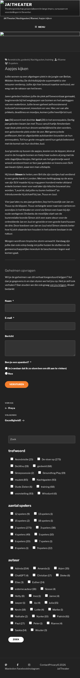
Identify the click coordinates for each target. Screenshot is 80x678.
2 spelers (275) (23, 527)
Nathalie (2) (21, 616)
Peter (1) (37, 623)
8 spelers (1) (21, 548)
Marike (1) (57, 609)
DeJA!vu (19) (22, 466)
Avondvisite (14, 59)
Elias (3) (19, 582)
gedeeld (25, 59)
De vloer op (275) (51, 459)
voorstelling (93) (24, 493)
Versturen (16, 384)
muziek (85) (21, 479)
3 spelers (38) (48, 527)
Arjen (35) (63, 568)
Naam (8, 300)
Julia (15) (53, 602)
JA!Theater (18, 4)
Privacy (53, 664)
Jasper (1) (20, 602)
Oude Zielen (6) (23, 486)
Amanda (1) (43, 568)
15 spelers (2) (22, 520)
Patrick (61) (63, 616)
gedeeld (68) (44, 466)
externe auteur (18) (25, 589)
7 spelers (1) (45, 541)
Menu (41, 27)
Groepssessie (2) (24, 473)
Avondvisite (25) (24, 459)
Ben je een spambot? (17, 362)
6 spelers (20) (22, 541)
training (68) (48, 486)
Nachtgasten (37, 59)
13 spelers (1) (45, 513)
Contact (44, 664)
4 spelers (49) (22, 534)
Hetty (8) (20, 596)
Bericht (9, 336)
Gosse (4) (50, 589)
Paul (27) (20, 623)
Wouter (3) (41, 630)
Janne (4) (54, 596)
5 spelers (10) (46, 534)
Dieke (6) (65, 575)
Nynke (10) (42, 616)
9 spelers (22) (44, 548)
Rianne (61, 59)
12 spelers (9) (22, 513)
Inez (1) (37, 596)
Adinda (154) (22, 568)
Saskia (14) (20, 630)
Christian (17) (44, 575)
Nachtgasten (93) (46, 479)
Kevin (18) (20, 609)
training (49, 59)
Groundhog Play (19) (53, 473)
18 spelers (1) (45, 520)
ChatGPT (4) (21, 575)
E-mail (8, 317)
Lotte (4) (39, 609)
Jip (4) (36, 602)
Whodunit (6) (49, 493)
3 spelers (13, 63)
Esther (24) (38, 582)
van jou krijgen (58, 285)
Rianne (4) (56, 623)
